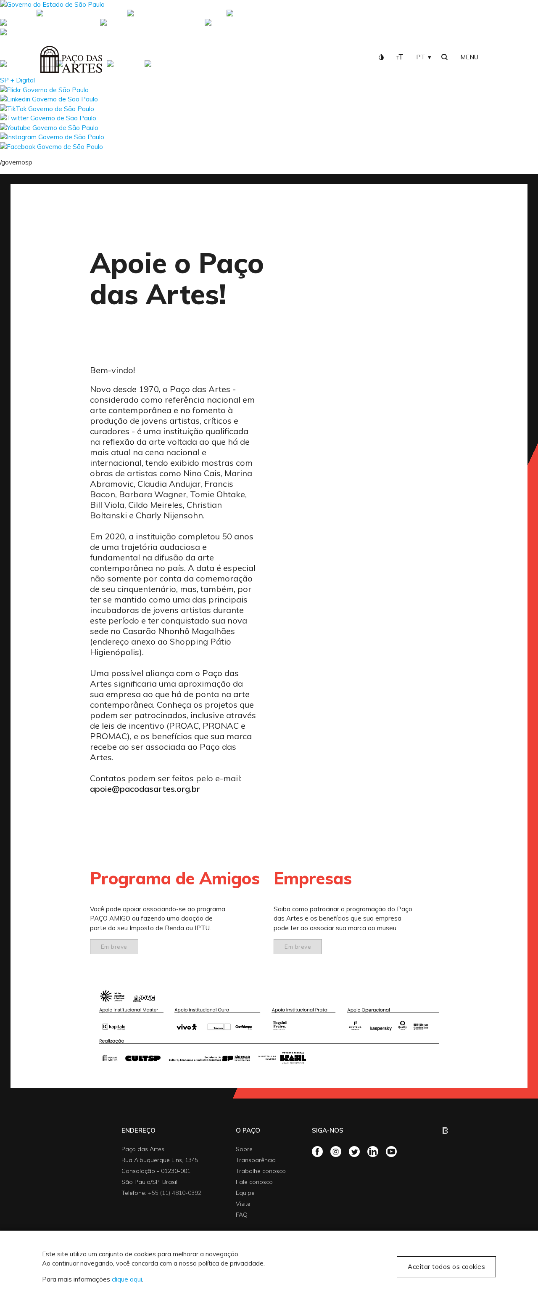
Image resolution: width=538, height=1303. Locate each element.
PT (420, 57)
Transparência (256, 1160)
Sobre (244, 1149)
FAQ (242, 1215)
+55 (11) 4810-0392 (174, 1192)
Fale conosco (254, 1182)
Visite (243, 1204)
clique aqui (127, 1279)
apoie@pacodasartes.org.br (145, 788)
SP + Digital (17, 14)
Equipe (245, 1193)
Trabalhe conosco (261, 1171)
